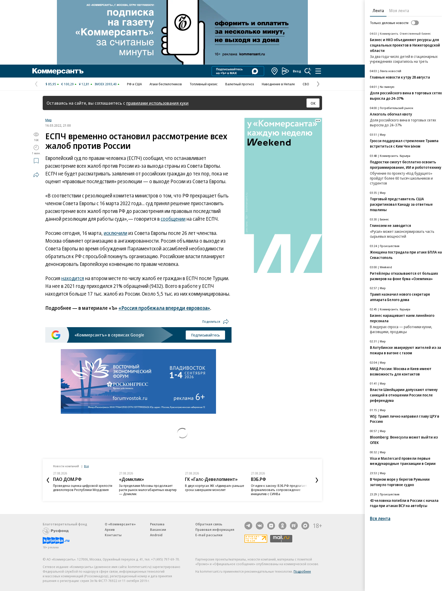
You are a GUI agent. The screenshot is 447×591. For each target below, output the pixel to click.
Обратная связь (208, 524)
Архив (110, 529)
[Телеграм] (248, 525)
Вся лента (380, 518)
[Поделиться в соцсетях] (36, 175)
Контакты (113, 535)
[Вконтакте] (260, 525)
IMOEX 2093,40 (106, 84)
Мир (48, 120)
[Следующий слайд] (317, 480)
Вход (297, 71)
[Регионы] (275, 71)
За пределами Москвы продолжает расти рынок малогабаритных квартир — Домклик (148, 489)
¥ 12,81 (84, 84)
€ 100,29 (67, 84)
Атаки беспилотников (166, 84)
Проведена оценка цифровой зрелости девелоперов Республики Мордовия (82, 487)
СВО (306, 84)
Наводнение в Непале (278, 84)
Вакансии (158, 529)
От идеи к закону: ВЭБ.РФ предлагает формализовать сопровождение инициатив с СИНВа (279, 489)
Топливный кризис (204, 84)
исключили (115, 233)
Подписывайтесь (205, 334)
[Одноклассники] (282, 525)
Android (156, 535)
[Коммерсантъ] (58, 71)
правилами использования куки (157, 103)
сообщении (173, 219)
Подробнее (302, 571)
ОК (313, 103)
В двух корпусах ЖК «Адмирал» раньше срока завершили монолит (214, 487)
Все (86, 466)
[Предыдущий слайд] (48, 480)
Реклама (157, 524)
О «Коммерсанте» (120, 524)
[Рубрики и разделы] (318, 71)
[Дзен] (271, 525)
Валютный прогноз (239, 84)
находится (72, 278)
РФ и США (134, 84)
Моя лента (399, 10)
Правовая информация (214, 529)
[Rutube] (294, 525)
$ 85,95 (51, 84)
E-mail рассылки (208, 535)
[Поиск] (308, 71)
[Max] (305, 525)
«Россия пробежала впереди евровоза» (164, 308)
